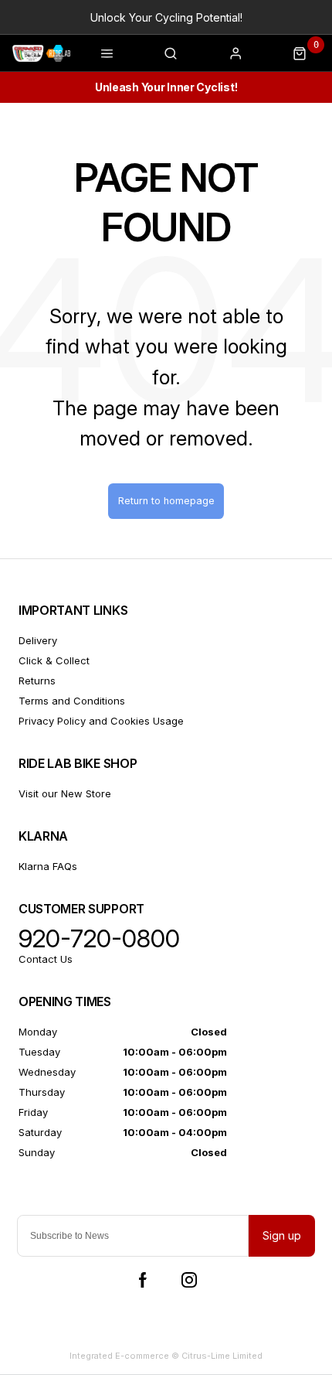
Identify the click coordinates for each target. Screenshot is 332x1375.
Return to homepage (166, 501)
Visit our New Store (65, 793)
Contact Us (46, 959)
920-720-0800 (99, 939)
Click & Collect (54, 660)
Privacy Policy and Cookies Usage (101, 721)
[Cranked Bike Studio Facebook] (143, 1280)
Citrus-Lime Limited (222, 1355)
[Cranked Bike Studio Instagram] (189, 1280)
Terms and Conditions (72, 700)
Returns (37, 680)
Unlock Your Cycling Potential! (166, 17)
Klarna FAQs (48, 866)
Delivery (38, 640)
